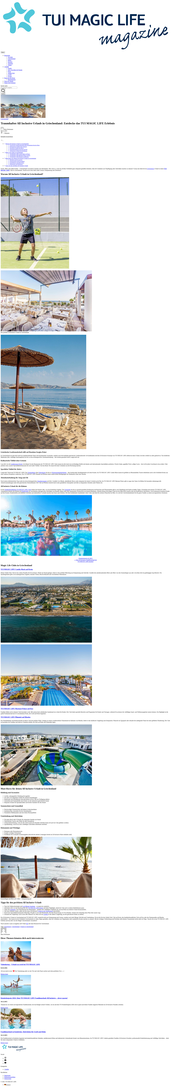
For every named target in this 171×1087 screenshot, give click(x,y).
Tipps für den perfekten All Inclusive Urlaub (17, 165)
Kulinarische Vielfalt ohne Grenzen (18, 146)
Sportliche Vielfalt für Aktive (17, 148)
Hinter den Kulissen (9, 83)
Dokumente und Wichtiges (16, 164)
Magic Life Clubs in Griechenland (14, 152)
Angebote (12, 909)
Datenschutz (7, 1078)
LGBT (10, 75)
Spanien (10, 62)
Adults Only (11, 73)
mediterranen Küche (16, 464)
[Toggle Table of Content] (2, 140)
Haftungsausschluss (9, 1077)
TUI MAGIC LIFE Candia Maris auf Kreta (20, 154)
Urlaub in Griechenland (26, 926)
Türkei (10, 65)
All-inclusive (7, 926)
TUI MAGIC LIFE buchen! (85, 561)
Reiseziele (7, 55)
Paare (9, 71)
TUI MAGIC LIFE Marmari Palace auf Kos (20, 155)
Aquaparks (67, 489)
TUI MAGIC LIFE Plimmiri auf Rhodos (19, 157)
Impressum (7, 1075)
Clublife (6, 67)
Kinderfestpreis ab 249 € (85, 558)
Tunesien (10, 63)
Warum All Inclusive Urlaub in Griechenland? (17, 143)
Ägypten (10, 57)
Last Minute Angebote (29, 906)
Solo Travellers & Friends (15, 70)
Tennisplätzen (31, 472)
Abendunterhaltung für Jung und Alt (18, 149)
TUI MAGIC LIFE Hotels (35, 908)
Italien (9, 60)
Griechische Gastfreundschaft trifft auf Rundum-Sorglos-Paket (25, 145)
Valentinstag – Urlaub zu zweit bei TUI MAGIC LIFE (20, 964)
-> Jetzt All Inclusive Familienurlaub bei (85, 560)
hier (27, 923)
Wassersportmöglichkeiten (59, 472)
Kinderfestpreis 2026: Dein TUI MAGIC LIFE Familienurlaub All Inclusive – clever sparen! (34, 998)
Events (10, 76)
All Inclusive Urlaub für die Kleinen (18, 151)
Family (10, 68)
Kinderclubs (25, 491)
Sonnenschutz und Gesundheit (17, 161)
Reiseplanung (11, 79)
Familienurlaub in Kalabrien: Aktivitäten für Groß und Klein (23, 1032)
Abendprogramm (42, 481)
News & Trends (8, 81)
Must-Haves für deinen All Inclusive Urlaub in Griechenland (21, 158)
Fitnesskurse (42, 472)
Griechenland (11, 58)
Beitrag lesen (4, 974)
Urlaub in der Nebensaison (45, 911)
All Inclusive (150, 168)
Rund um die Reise (9, 78)
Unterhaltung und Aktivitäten (17, 162)
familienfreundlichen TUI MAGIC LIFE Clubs (18, 489)
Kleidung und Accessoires (16, 160)
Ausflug (45, 914)
